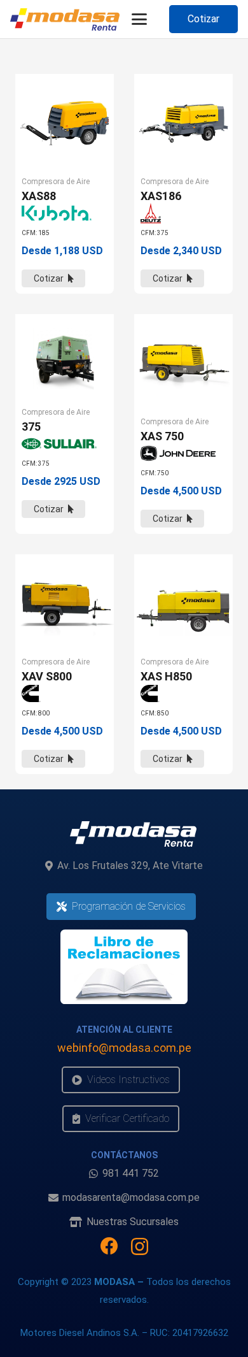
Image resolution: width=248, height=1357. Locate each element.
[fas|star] (124, 967)
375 (31, 426)
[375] (64, 358)
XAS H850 (166, 676)
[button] (139, 19)
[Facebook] (109, 1246)
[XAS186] (183, 123)
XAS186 (161, 196)
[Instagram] (139, 1247)
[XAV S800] (64, 603)
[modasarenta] (65, 19)
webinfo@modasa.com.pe (124, 1047)
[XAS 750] (183, 363)
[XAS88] (64, 123)
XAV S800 (47, 676)
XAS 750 (162, 436)
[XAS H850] (183, 603)
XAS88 (39, 196)
